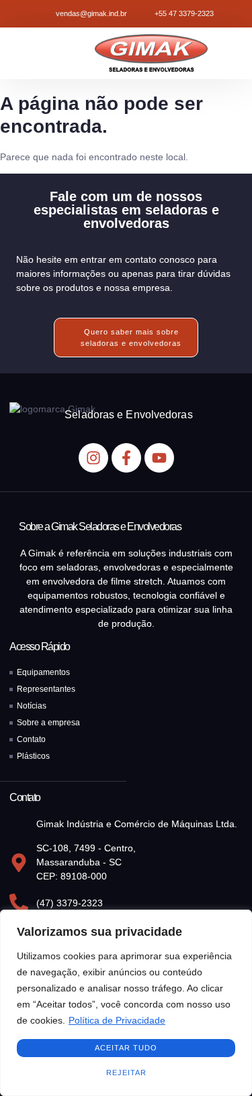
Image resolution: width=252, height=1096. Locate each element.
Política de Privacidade (117, 1020)
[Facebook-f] (126, 458)
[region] (126, 1003)
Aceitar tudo (126, 1048)
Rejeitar (126, 1073)
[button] (25, 53)
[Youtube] (159, 458)
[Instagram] (93, 458)
